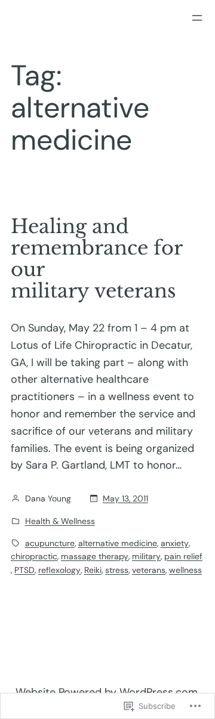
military (146, 556)
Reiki (93, 570)
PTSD (24, 570)
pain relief (183, 556)
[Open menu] (197, 18)
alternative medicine (117, 543)
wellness (185, 570)
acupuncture (50, 543)
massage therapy (94, 556)
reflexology (59, 570)
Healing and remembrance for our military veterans (96, 259)
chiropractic (34, 556)
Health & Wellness (60, 521)
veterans (148, 570)
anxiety (175, 543)
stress (116, 570)
